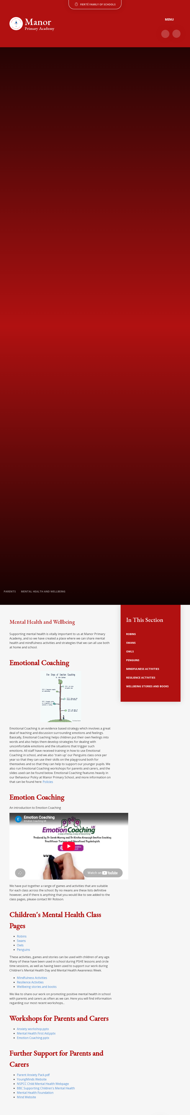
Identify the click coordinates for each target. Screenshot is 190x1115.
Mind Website (26, 1097)
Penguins (23, 950)
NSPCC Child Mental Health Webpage (43, 1084)
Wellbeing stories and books (37, 987)
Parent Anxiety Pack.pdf (33, 1075)
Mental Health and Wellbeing (43, 591)
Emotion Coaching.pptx (33, 1038)
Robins (22, 936)
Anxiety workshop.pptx (33, 1029)
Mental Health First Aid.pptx (36, 1033)
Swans (21, 941)
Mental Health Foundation (35, 1093)
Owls (20, 945)
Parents (10, 591)
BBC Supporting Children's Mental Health (46, 1088)
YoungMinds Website (32, 1079)
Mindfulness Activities (32, 978)
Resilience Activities (30, 982)
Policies (48, 782)
